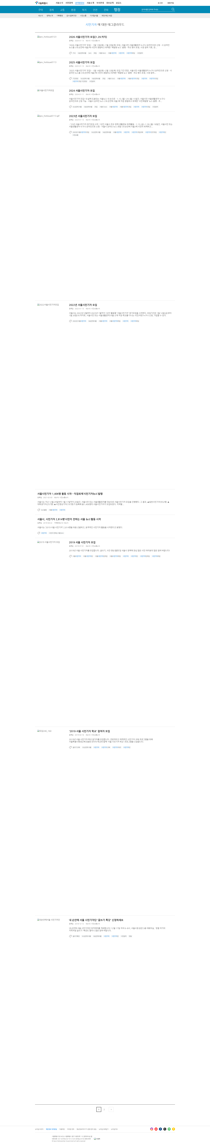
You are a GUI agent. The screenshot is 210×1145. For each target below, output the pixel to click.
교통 (62, 10)
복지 (84, 10)
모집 (95, 53)
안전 (95, 10)
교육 (106, 747)
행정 (117, 9)
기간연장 (75, 78)
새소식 (40, 16)
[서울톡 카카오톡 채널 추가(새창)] (97, 1139)
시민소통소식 (95, 41)
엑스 (164, 1129)
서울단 (88, 556)
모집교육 (137, 132)
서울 (112, 53)
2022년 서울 (79, 321)
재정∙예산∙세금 (107, 16)
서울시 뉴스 (111, 78)
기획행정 (60, 16)
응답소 (118, 3)
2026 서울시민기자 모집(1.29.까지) (88, 37)
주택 (40, 10)
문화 (106, 10)
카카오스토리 (173, 1129)
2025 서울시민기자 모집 (82, 62)
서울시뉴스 (102, 53)
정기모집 (151, 132)
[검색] (173, 9)
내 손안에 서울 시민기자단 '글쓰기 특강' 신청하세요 (96, 920)
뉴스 (90, 53)
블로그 (169, 1129)
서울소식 (59, 3)
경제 (51, 10)
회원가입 (170, 3)
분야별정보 (79, 3)
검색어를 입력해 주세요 (149, 9)
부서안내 (100, 3)
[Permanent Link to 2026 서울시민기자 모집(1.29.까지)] (47, 37)
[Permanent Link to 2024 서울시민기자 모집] (46, 90)
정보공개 (110, 3)
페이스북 (160, 1129)
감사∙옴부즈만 (71, 16)
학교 (117, 747)
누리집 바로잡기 (104, 1129)
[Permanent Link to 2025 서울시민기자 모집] (47, 62)
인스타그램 (151, 1129)
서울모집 (115, 321)
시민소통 (83, 16)
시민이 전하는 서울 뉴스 (56, 533)
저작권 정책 (70, 1129)
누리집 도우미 (39, 1129)
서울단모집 (101, 556)
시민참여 (69, 3)
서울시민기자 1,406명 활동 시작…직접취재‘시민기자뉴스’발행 (70, 493)
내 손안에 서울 (85, 78)
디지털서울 (94, 16)
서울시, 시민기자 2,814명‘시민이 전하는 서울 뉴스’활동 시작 (69, 519)
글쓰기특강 (76, 936)
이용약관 (62, 1129)
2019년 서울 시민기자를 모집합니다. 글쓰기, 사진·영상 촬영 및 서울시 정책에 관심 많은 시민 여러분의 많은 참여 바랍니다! (119, 550)
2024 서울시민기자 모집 (82, 90)
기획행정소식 (58, 523)
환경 (73, 10)
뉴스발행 (44, 510)
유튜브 (156, 1129)
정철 (130, 936)
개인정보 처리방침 (51, 1129)
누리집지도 (114, 1129)
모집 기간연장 (80, 81)
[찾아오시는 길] (88, 1136)
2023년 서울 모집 (81, 132)
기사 (74, 53)
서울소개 (90, 3)
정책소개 (50, 16)
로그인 (160, 3)
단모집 (145, 556)
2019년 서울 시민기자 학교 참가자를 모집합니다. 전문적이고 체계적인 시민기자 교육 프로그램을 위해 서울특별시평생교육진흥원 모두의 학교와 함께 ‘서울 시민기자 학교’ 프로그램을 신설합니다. (111, 740)
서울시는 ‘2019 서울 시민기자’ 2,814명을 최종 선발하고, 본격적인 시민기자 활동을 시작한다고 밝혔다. (80, 527)
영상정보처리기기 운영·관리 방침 (86, 1129)
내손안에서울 (82, 53)
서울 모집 (133, 78)
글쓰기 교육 (76, 747)
